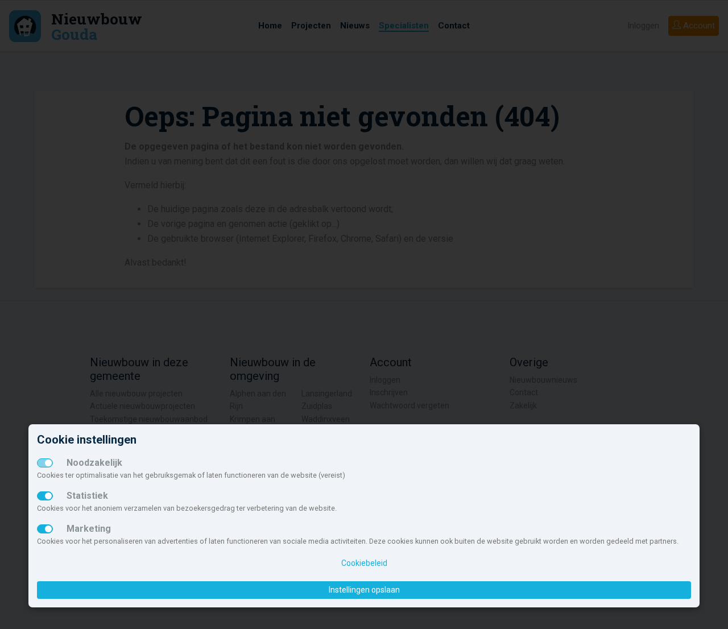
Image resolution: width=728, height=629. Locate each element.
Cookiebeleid (364, 563)
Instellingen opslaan (364, 589)
